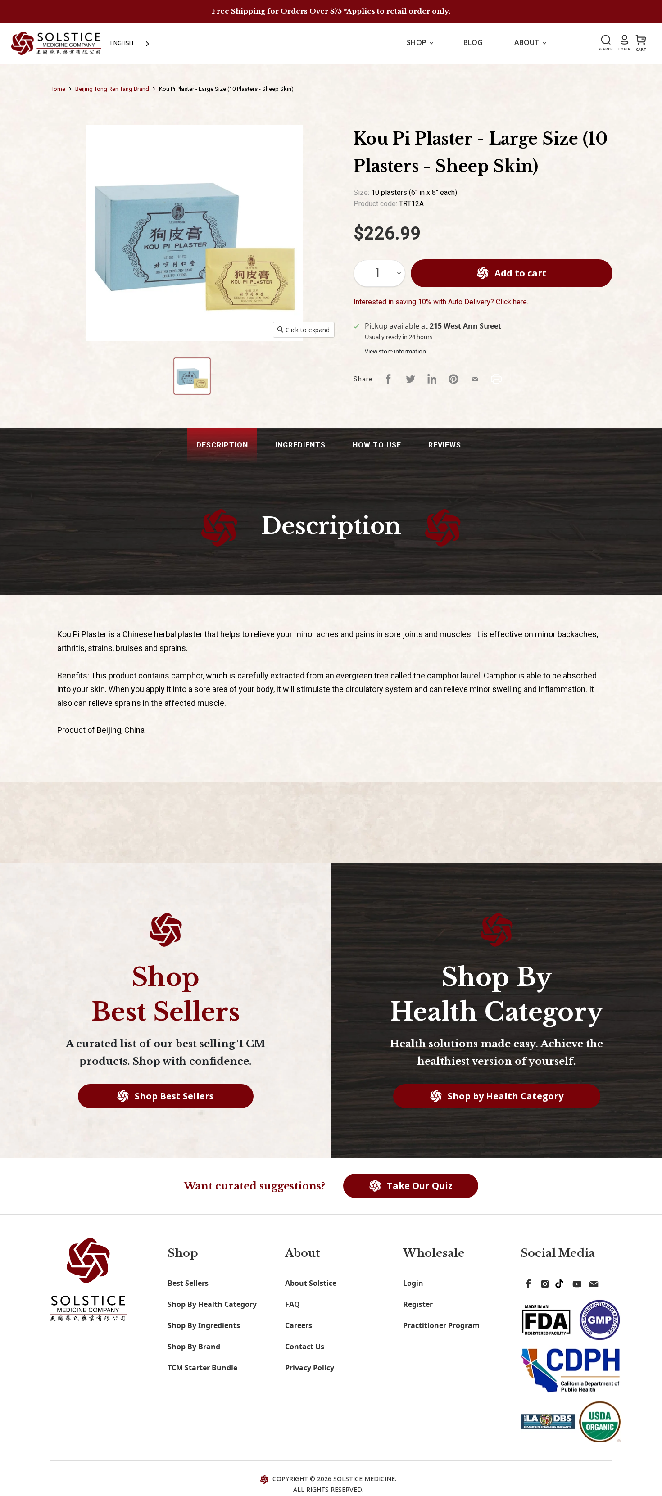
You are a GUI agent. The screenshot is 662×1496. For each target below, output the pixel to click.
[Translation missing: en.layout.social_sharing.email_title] (475, 379)
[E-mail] (591, 1282)
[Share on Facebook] (389, 379)
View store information (395, 351)
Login (413, 1283)
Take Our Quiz (419, 1186)
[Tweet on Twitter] (410, 379)
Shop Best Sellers (173, 1096)
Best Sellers (188, 1283)
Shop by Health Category (504, 1096)
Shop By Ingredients (204, 1325)
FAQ (292, 1304)
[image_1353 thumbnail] (192, 376)
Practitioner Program (441, 1325)
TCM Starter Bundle (202, 1368)
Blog (473, 42)
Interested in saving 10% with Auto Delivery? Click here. (441, 302)
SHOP (417, 42)
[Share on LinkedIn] (432, 379)
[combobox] (130, 43)
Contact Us (304, 1346)
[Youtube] (575, 1282)
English (121, 43)
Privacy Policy (309, 1368)
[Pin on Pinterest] (453, 379)
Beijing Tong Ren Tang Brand (112, 89)
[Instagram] (543, 1282)
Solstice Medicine (364, 1478)
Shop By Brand (194, 1346)
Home (57, 89)
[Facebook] (527, 1282)
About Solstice (310, 1283)
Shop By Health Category (212, 1304)
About (527, 42)
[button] (222, 445)
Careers (298, 1325)
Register (418, 1304)
